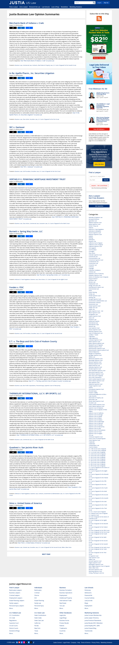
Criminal (36, 593)
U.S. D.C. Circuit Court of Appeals (97, 511)
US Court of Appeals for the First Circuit (99, 532)
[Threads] (26, 642)
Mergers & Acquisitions (95, 353)
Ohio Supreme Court (94, 382)
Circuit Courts (13, 626)
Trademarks (92, 443)
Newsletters (64, 7)
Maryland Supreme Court (95, 346)
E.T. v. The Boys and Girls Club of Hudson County (33, 341)
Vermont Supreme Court (95, 561)
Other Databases (66, 613)
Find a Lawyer (13, 7)
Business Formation (66, 590)
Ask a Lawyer (23, 7)
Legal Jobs (63, 615)
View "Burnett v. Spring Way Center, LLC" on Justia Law (53, 275)
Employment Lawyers (15, 598)
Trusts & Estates (93, 447)
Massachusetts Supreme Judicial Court (99, 350)
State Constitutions (40, 615)
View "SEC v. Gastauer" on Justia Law (31, 167)
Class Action (26, 119)
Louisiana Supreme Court (95, 340)
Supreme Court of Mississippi (96, 421)
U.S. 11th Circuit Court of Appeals (97, 450)
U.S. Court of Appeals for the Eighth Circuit (56, 279)
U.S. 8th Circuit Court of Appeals (97, 464)
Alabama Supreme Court (95, 222)
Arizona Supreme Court (95, 233)
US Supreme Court (93, 556)
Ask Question (99, 206)
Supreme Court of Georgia (96, 415)
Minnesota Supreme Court (96, 358)
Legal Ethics (92, 336)
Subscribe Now (99, 164)
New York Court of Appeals (96, 375)
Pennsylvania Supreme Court (96, 389)
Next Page (46, 554)
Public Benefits (92, 396)
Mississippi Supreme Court (96, 360)
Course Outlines (89, 598)
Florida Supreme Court (95, 295)
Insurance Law (92, 319)
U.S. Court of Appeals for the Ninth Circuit (59, 223)
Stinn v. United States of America (25, 503)
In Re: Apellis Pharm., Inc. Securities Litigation (31, 73)
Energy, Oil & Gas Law (94, 285)
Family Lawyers (13, 603)
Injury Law (91, 318)
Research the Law (34, 7)
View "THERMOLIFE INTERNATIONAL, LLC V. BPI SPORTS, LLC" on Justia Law (39, 435)
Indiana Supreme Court (95, 316)
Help (78, 642)
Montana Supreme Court (95, 363)
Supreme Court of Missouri (96, 423)
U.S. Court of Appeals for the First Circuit (48, 119)
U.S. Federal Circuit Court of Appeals (98, 513)
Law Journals (88, 600)
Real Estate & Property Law (45, 65)
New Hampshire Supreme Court (97, 370)
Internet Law (92, 326)
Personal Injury (40, 385)
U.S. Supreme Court (94, 515)
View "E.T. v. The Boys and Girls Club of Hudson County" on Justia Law (50, 381)
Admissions (88, 593)
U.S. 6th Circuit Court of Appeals (97, 460)
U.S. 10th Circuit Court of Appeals (97, 449)
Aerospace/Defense (94, 219)
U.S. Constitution (14, 615)
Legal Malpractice (93, 338)
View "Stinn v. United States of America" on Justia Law (34, 543)
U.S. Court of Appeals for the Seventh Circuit (64, 65)
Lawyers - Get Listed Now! (99, 185)
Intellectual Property (94, 321)
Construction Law (93, 263)
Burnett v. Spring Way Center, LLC (25, 231)
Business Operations (66, 593)
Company (73, 642)
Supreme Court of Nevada (95, 425)
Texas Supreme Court (94, 440)
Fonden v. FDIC (16, 287)
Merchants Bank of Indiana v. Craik (26, 23)
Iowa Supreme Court (94, 328)
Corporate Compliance (95, 270)
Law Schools (46, 7)
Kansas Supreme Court (95, 329)
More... (11, 608)
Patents (91, 387)
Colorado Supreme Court (95, 255)
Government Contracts (95, 302)
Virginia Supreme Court (95, 563)
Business (63, 588)
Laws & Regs (55, 7)
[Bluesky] (29, 642)
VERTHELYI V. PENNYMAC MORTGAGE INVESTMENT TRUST (37, 179)
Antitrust (91, 227)
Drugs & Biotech (93, 278)
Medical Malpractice (94, 352)
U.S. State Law (39, 613)
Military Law (92, 357)
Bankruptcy (92, 239)
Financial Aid (88, 595)
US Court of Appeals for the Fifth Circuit (99, 530)
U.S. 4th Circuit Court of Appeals (97, 457)
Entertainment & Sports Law (96, 287)
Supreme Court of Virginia (95, 433)
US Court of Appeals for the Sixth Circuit (99, 547)
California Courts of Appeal (96, 244)
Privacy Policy (96, 642)
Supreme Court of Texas (95, 432)
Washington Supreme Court (96, 564)
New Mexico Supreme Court (96, 374)
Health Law (92, 309)
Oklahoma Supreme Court (95, 384)
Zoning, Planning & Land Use (96, 573)
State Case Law (39, 620)
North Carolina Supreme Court (97, 379)
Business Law (18, 65)
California (37, 623)
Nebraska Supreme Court (95, 367)
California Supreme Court (95, 246)
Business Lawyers (14, 593)
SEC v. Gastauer (17, 127)
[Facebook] (22, 642)
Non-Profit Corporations (29, 385)
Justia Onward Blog (90, 628)
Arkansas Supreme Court (95, 234)
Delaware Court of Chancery (96, 273)
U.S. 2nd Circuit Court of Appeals (97, 454)
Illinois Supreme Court (94, 312)
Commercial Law (27, 65)
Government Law (93, 304)
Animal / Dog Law (93, 226)
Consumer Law (43, 223)
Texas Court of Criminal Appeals (97, 438)
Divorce (36, 595)
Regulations (13, 620)
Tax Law (91, 435)
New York (37, 628)
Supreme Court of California (96, 413)
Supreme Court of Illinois (95, 418)
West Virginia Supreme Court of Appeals (99, 566)
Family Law (92, 294)
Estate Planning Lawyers (16, 600)
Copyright (91, 268)
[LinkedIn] (17, 642)
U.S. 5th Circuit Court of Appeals (97, 459)
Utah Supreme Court (94, 557)
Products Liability (93, 392)
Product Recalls (64, 623)
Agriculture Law (93, 221)
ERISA (90, 290)
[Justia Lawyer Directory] (33, 642)
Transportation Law (94, 445)
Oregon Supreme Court (95, 386)
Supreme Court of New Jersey (52, 385)
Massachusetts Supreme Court (97, 348)
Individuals (38, 588)
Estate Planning (93, 292)
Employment (63, 595)
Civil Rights (91, 251)
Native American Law (94, 365)
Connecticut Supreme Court (96, 260)
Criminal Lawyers (14, 595)
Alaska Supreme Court (94, 224)
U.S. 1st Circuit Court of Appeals (97, 452)
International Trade (94, 324)
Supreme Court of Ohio (95, 428)
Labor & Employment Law (95, 333)
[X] (31, 642)
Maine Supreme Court (94, 341)
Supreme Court (14, 623)
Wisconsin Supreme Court (95, 569)
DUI (35, 598)
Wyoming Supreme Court (95, 571)
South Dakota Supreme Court (96, 406)
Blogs (86, 603)
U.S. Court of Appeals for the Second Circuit (50, 333)
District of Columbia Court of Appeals (98, 277)
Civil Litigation (92, 248)
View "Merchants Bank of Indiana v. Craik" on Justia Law (37, 61)
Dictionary (88, 590)
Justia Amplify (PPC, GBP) (92, 626)
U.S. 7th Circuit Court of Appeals (97, 462)
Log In (99, 2)
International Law (93, 323)
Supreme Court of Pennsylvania (97, 430)
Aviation (91, 236)
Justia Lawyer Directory (92, 618)
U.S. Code (12, 618)
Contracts (34, 65)
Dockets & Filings (14, 631)
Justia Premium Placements (93, 620)
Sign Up (106, 2)
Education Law (92, 280)
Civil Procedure (27, 171)
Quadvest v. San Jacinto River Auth (26, 447)
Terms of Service (86, 642)
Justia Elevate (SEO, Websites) (93, 623)
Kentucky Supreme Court (95, 331)
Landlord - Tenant (93, 335)
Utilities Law (92, 559)
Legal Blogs (63, 618)
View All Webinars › (99, 129)
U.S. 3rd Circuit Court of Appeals (97, 455)
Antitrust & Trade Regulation (22, 279)
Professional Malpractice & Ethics (97, 394)
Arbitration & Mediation (95, 231)
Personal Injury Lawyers (16, 606)
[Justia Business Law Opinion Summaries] (17, 2)
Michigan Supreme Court (95, 355)
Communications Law (94, 258)
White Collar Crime (66, 547)
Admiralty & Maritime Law (95, 217)
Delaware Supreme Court (95, 275)
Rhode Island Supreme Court (96, 401)
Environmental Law (94, 289)
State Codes (38, 618)
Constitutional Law (94, 261)
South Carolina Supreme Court (97, 404)
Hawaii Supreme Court (94, 306)
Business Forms (64, 620)
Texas (36, 631)
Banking (91, 238)
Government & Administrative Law (53, 493)
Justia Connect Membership (93, 615)
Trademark (91, 442)
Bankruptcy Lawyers (15, 590)
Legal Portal (66, 642)
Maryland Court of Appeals (96, 345)
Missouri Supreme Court (95, 362)
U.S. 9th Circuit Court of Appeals (97, 466)
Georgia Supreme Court (95, 299)
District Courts (13, 628)
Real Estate (63, 603)
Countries (62, 631)
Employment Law (93, 284)
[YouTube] (19, 642)
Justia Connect (57, 642)
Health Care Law (93, 307)
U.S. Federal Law (15, 613)
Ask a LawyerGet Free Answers (96, 197)
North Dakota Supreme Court (96, 381)
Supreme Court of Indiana (95, 420)
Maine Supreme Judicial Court (96, 343)
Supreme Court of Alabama (96, 408)
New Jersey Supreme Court (96, 372)
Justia (13, 642)
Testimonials (88, 631)
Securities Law (33, 119)
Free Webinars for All (98, 89)
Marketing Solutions (76, 7)
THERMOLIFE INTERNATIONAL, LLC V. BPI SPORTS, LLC (35, 393)
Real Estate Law (93, 399)
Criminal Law (26, 547)
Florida (36, 626)
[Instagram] (24, 642)
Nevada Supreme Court (95, 369)
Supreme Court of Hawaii (95, 416)
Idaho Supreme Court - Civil (96, 311)
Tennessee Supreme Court (96, 437)
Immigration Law (93, 314)
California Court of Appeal (95, 243)
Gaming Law (92, 297)
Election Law (92, 282)
